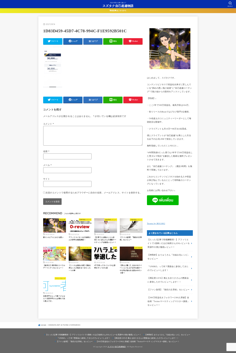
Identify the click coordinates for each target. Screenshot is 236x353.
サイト (46, 179)
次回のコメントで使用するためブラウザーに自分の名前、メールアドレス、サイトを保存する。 (93, 192)
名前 (46, 151)
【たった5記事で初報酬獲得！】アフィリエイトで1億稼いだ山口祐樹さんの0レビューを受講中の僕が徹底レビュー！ (169, 243)
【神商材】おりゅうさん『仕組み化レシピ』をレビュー (168, 257)
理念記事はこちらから (118, 10)
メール (47, 165)
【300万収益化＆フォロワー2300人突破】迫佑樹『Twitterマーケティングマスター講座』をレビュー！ (168, 301)
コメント (48, 124)
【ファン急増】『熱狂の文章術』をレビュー (168, 290)
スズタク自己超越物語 (118, 5)
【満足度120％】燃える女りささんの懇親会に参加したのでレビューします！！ (168, 280)
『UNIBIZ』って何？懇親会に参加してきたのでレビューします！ (168, 268)
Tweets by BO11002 (156, 223)
